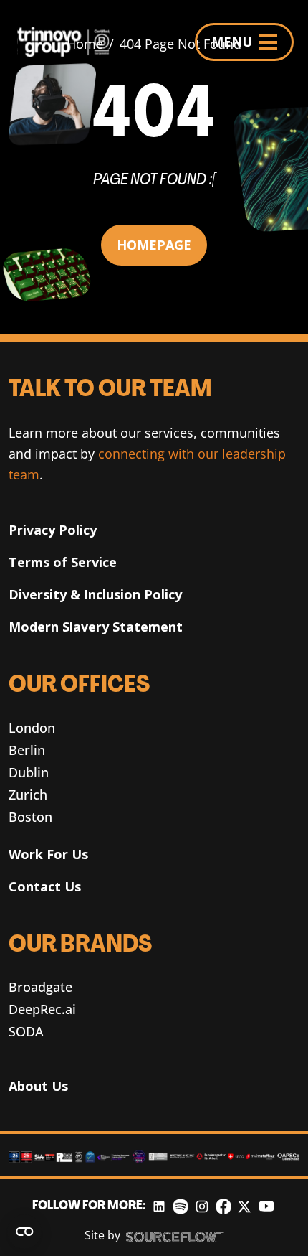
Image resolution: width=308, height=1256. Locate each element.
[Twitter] (244, 1206)
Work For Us (48, 854)
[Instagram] (202, 1206)
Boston (30, 816)
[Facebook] (223, 1206)
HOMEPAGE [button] (154, 244)
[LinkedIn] (159, 1206)
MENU (231, 41)
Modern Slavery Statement (96, 626)
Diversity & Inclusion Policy (95, 594)
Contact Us (45, 886)
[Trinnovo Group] (69, 42)
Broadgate (40, 986)
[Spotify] (180, 1206)
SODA (26, 1031)
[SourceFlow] (175, 1236)
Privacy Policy (53, 529)
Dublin (29, 772)
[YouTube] (266, 1206)
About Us (38, 1086)
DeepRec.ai (42, 1009)
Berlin (27, 750)
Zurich (28, 794)
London (32, 727)
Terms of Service (63, 562)
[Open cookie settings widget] (24, 1231)
